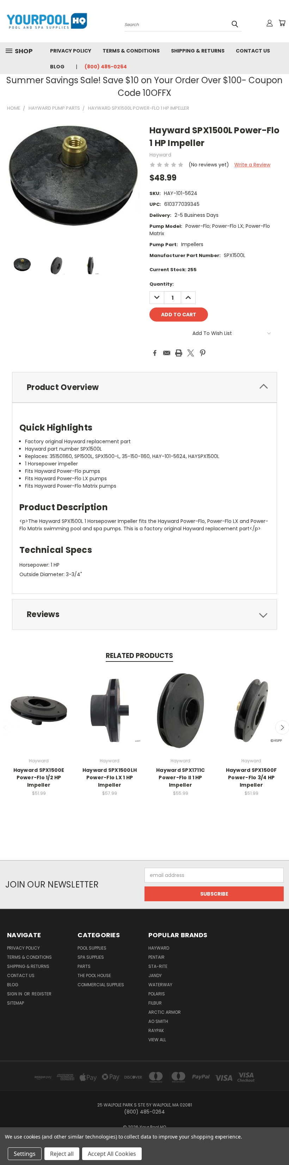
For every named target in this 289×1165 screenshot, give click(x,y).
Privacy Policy (70, 50)
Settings (25, 1154)
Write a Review (252, 164)
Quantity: (161, 284)
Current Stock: (173, 269)
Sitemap (15, 1003)
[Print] (178, 352)
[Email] (166, 352)
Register (41, 994)
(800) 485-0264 (106, 66)
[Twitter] (190, 352)
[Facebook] (154, 352)
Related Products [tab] (139, 655)
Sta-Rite (157, 966)
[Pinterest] (202, 352)
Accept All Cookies (112, 1154)
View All (157, 1040)
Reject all (62, 1154)
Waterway (160, 985)
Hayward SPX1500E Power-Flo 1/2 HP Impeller (38, 777)
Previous (278, 1143)
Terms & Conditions (131, 50)
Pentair (156, 957)
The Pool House (94, 975)
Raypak (156, 1030)
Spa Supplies (91, 957)
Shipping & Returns (198, 50)
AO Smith (158, 1021)
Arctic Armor (164, 1012)
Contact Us (253, 50)
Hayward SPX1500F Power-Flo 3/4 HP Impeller (251, 777)
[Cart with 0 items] (281, 22)
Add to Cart (39, 716)
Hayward (158, 948)
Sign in (15, 994)
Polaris (156, 994)
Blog (57, 66)
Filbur (155, 1003)
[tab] (144, 387)
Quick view (38, 703)
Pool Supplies (92, 948)
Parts (84, 966)
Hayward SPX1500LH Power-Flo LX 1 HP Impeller (109, 777)
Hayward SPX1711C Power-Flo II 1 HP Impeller (180, 777)
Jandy (155, 975)
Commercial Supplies (101, 985)
